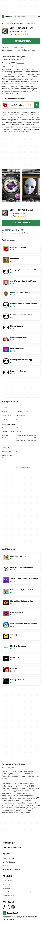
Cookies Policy (7, 888)
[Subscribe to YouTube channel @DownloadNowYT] (13, 907)
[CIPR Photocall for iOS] (5, 31)
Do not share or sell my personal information (17, 892)
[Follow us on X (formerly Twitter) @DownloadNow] (8, 907)
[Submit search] (15, 16)
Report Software (23, 468)
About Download (8, 858)
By (15, 32)
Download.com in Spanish (11, 869)
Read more (20, 63)
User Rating (13, 34)
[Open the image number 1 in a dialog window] (31, 185)
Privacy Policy (7, 881)
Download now (23, 41)
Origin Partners (9, 767)
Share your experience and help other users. (18, 50)
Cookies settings (8, 896)
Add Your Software (9, 862)
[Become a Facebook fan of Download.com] (4, 907)
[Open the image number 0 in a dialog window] (11, 185)
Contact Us (6, 866)
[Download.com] (7, 16)
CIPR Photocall (21, 27)
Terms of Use (7, 884)
